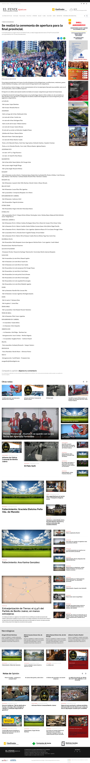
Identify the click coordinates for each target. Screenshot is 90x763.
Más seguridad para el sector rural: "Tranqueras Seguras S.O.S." (55, 498)
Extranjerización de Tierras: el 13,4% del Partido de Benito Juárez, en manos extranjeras (23, 611)
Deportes (59, 15)
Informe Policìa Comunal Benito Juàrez (44, 705)
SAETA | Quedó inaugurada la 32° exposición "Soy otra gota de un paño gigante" (78, 733)
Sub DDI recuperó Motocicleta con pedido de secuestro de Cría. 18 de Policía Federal (78, 399)
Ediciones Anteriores (16, 3)
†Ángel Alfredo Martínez (9, 635)
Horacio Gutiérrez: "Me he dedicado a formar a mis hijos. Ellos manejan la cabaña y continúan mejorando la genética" (14, 708)
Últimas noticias (7, 15)
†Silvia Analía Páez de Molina (70, 421)
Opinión (34, 15)
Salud (39, 15)
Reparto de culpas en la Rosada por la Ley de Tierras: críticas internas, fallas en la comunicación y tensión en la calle (76, 616)
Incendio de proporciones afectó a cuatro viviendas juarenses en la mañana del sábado (75, 607)
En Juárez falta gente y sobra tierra (34, 677)
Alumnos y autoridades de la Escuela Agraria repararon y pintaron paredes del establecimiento (55, 522)
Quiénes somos (5, 3)
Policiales (22, 15)
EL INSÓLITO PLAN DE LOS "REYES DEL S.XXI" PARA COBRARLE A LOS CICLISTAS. (77, 679)
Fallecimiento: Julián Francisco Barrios (67, 473)
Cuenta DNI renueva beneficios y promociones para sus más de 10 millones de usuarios (11, 732)
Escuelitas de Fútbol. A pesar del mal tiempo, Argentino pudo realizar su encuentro (68, 464)
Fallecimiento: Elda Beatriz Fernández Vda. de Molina (68, 455)
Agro (54, 15)
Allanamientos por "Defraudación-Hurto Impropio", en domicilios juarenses (75, 580)
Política (29, 15)
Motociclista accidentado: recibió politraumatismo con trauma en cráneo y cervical (75, 569)
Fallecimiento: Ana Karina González (21, 562)
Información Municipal (69, 15)
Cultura (49, 15)
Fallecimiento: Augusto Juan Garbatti (76, 588)
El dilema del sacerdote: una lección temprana (55, 678)
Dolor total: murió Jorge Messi (74, 596)
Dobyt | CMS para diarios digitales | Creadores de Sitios (78, 760)
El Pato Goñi (49, 398)
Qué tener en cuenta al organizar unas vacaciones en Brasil (76, 542)
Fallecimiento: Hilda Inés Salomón (11, 665)
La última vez (50, 665)
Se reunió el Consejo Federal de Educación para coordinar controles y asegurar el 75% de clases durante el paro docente (55, 732)
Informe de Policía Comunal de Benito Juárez (10, 459)
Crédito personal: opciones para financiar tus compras (11, 398)
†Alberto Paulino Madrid (75, 635)
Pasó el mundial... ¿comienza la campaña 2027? (12, 678)
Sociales (15, 15)
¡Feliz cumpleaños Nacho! (73, 533)
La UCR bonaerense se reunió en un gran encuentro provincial (75, 551)
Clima (44, 15)
